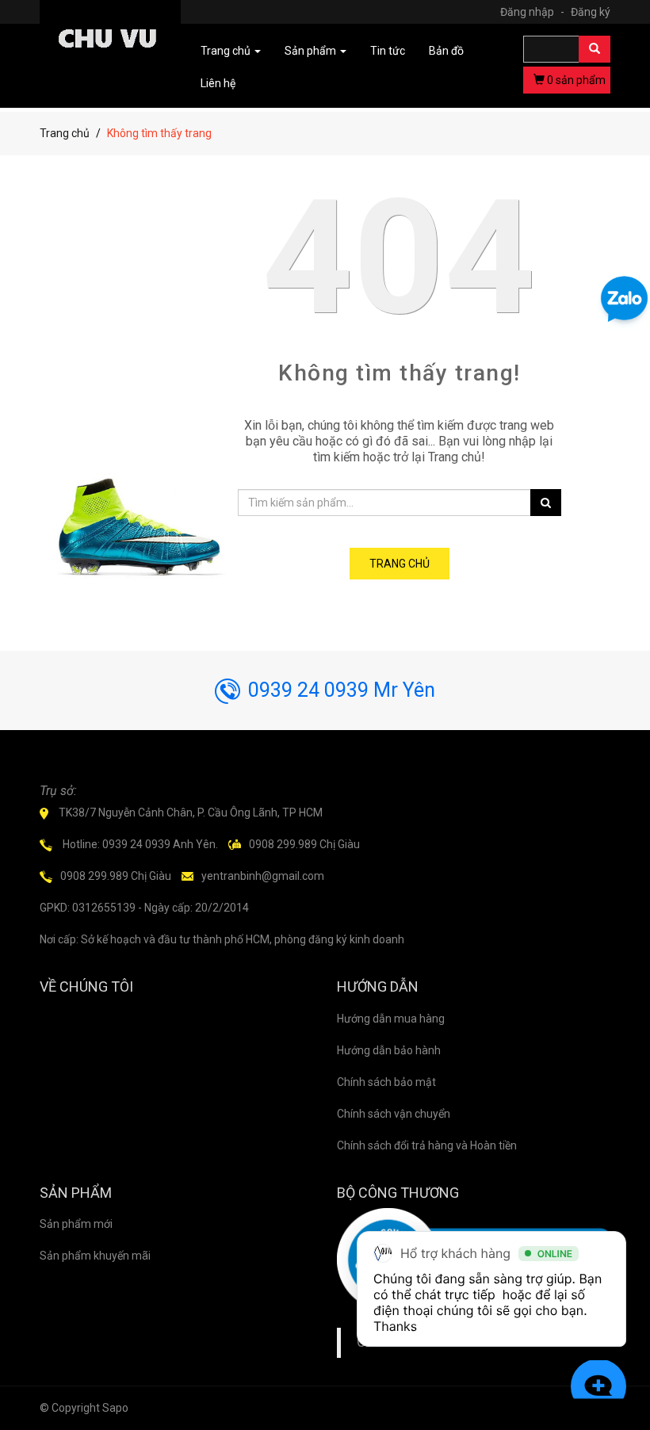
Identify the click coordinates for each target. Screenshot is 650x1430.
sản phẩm (576, 80)
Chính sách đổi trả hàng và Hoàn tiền (427, 1145)
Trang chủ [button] (227, 50)
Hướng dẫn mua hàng (391, 1018)
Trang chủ (65, 133)
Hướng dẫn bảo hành (389, 1050)
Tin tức (387, 50)
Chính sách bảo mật (386, 1082)
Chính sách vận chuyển (393, 1113)
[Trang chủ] (110, 42)
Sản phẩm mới (76, 1224)
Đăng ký (590, 12)
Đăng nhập (532, 12)
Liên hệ (218, 83)
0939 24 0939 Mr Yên (341, 690)
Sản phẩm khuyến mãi (95, 1255)
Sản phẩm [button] (311, 50)
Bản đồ (446, 50)
